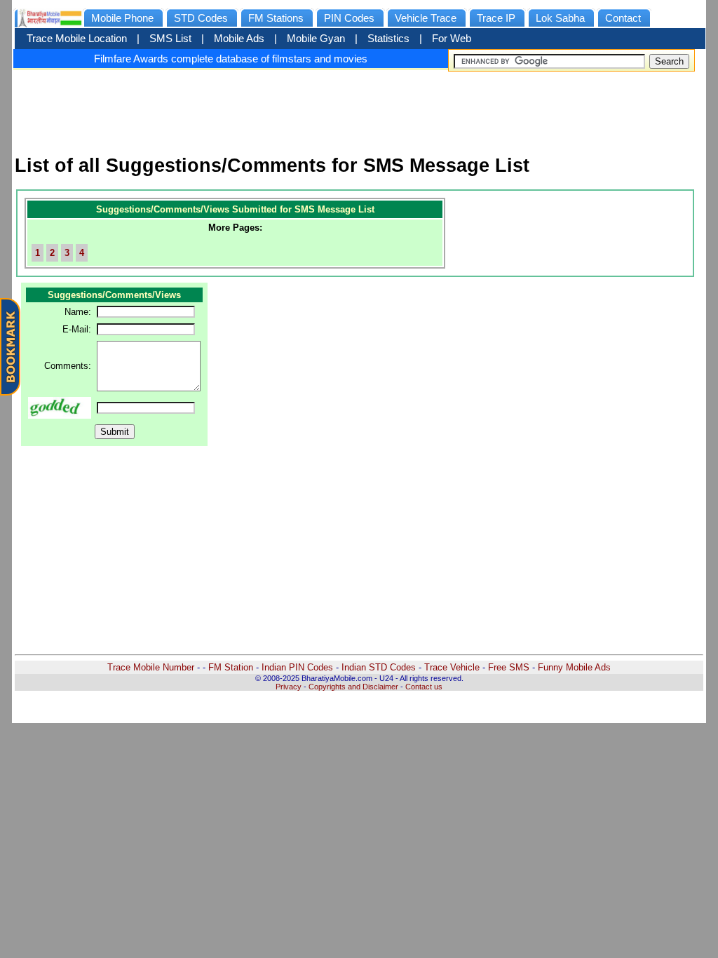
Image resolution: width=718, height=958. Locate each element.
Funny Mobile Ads (574, 667)
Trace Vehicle (452, 667)
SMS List (170, 38)
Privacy (289, 686)
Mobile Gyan (316, 38)
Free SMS (508, 667)
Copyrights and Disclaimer (353, 686)
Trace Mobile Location (77, 38)
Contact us (423, 686)
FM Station (230, 667)
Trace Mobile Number (150, 667)
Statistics (388, 38)
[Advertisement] (359, 106)
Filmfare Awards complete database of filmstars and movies (230, 59)
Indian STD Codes (378, 667)
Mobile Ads (239, 38)
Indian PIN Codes (297, 667)
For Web (451, 38)
